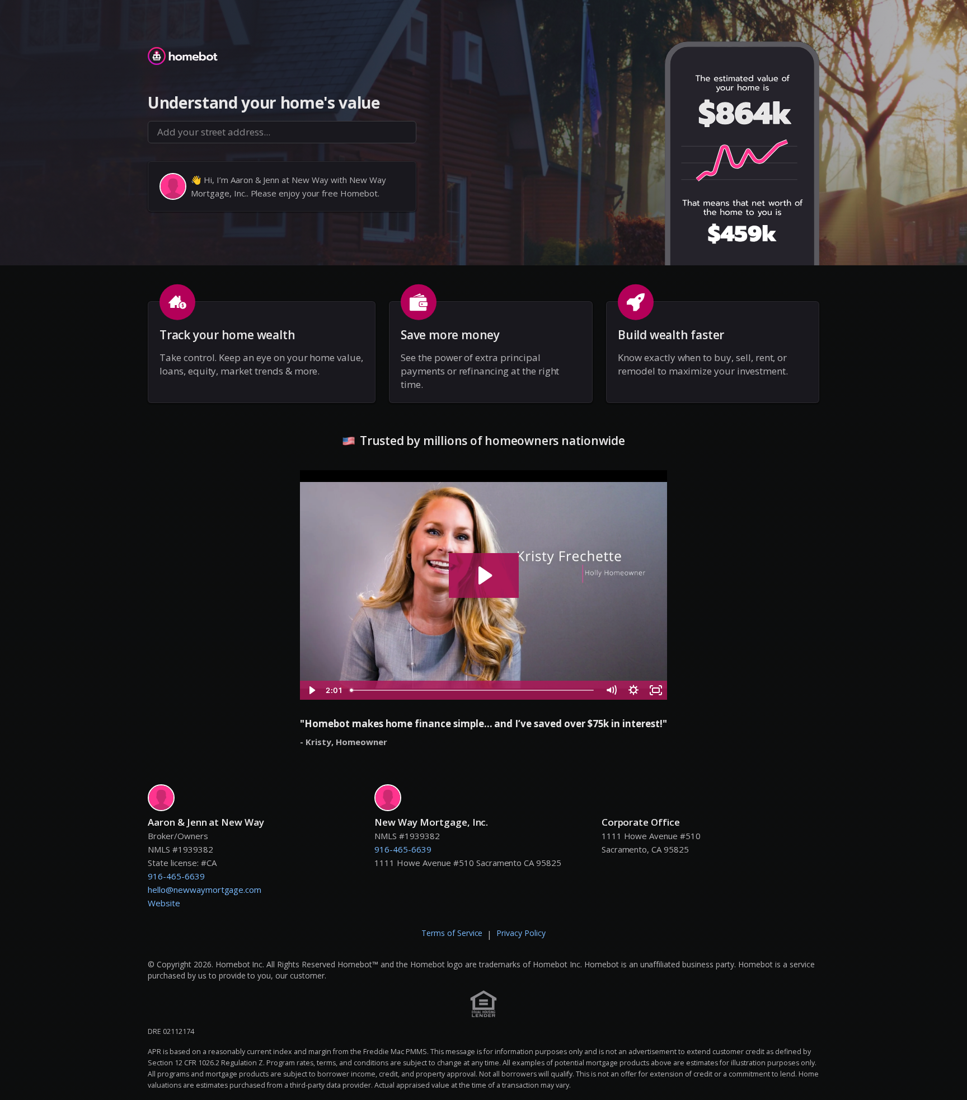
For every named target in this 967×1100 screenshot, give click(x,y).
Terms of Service (452, 933)
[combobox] (282, 132)
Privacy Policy (521, 933)
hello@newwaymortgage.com (204, 889)
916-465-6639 (176, 876)
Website (164, 903)
